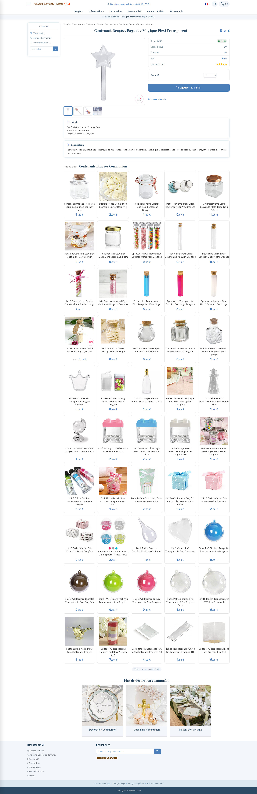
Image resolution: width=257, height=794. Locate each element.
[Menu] (29, 4)
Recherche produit (41, 42)
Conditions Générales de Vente (41, 754)
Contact (30, 775)
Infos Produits (33, 763)
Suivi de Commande (42, 38)
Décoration (116, 11)
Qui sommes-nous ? (36, 750)
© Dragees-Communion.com (128, 790)
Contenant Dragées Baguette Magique (136, 24)
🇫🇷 (206, 4)
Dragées (78, 11)
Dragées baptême (136, 783)
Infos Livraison (34, 767)
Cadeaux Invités (155, 11)
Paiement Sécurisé (35, 771)
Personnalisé (134, 11)
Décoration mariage (101, 783)
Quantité (155, 75)
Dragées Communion (73, 24)
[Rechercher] (215, 4)
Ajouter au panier (191, 87)
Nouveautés (176, 11)
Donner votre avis (158, 99)
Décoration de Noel (155, 783)
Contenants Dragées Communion (101, 24)
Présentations (96, 11)
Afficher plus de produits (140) (146, 669)
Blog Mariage (119, 783)
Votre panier (39, 33)
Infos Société (33, 759)
